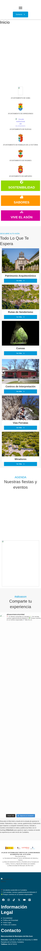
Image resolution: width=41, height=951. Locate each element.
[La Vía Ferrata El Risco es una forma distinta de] (20, 753)
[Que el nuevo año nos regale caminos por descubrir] (20, 634)
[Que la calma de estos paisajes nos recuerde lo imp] (20, 705)
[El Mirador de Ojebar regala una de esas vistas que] (20, 658)
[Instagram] (8, 900)
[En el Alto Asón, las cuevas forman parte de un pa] (20, 681)
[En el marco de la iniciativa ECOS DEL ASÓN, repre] (20, 801)
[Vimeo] (29, 900)
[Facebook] (3, 900)
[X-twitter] (19, 900)
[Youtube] (24, 900)
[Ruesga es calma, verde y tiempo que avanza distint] (20, 777)
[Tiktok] (13, 900)
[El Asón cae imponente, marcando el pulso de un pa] (20, 729)
